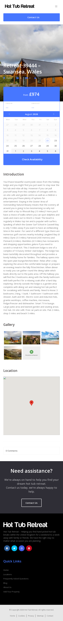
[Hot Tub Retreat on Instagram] (22, 548)
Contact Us (31, 502)
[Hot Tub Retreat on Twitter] (14, 548)
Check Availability (32, 159)
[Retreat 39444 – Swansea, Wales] (12, 338)
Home (6, 570)
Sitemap (40, 616)
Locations (7, 574)
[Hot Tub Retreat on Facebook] (7, 548)
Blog (5, 583)
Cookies (21, 616)
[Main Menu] (56, 6)
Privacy (31, 616)
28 (39, 146)
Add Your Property (11, 591)
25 (15, 146)
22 (47, 140)
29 (47, 146)
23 (55, 140)
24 (7, 146)
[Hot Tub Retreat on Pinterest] (29, 548)
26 (23, 146)
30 (55, 146)
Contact (50, 616)
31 (7, 151)
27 (31, 146)
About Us (7, 587)
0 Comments (11, 451)
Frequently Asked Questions (16, 578)
